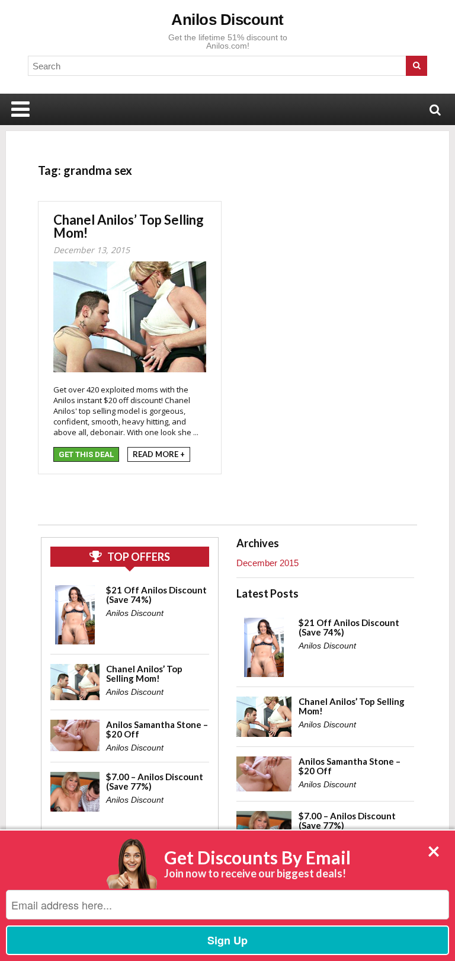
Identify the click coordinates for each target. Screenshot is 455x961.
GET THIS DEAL (86, 454)
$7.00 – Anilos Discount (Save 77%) (154, 781)
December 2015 (267, 563)
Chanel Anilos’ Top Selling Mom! (128, 226)
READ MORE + (159, 454)
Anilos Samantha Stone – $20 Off (157, 729)
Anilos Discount (227, 19)
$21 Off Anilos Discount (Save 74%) (156, 595)
